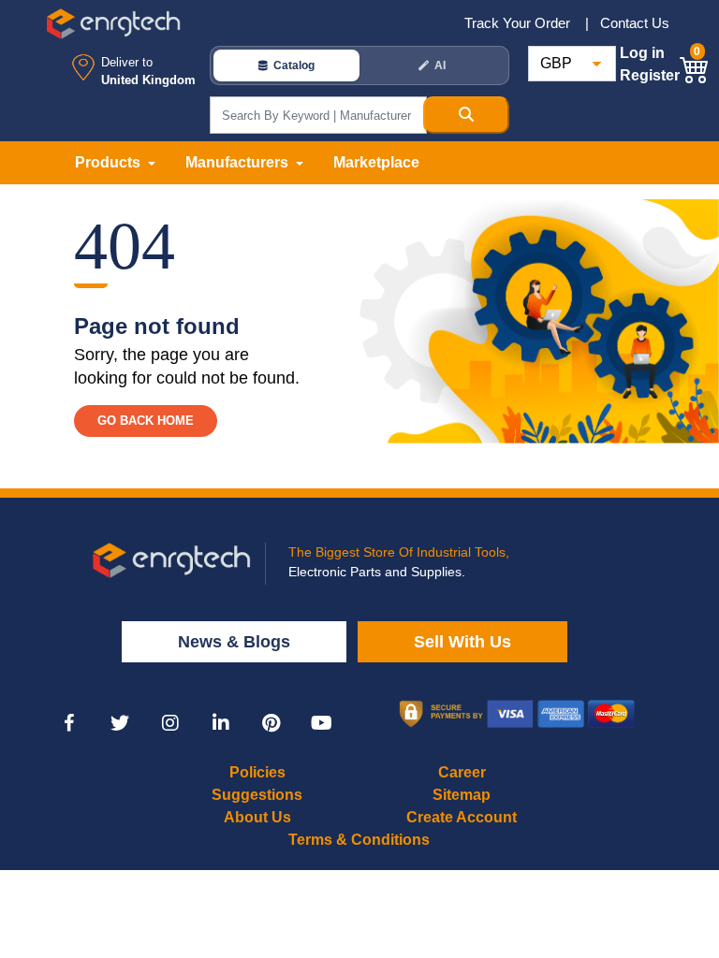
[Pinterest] (271, 723)
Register (650, 75)
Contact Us (634, 23)
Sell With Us (462, 641)
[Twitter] (119, 723)
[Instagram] (170, 723)
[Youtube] (322, 723)
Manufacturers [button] (238, 162)
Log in (642, 53)
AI (440, 65)
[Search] (466, 115)
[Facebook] (69, 723)
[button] (695, 67)
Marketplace (376, 162)
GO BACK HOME (145, 421)
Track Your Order (519, 23)
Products (109, 162)
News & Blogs (234, 641)
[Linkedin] (221, 723)
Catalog (294, 65)
